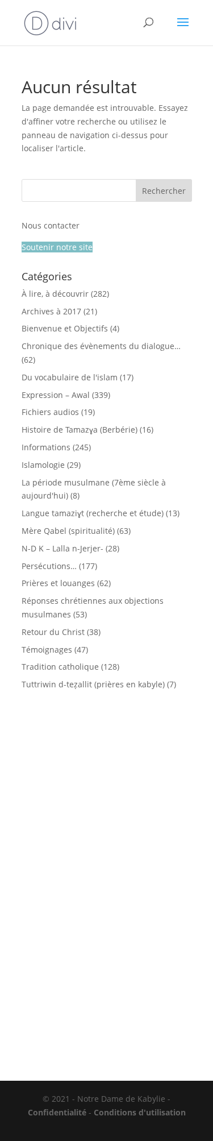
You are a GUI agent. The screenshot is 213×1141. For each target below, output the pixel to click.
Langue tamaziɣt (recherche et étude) (93, 513)
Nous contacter (51, 225)
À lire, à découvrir (55, 293)
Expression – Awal (56, 394)
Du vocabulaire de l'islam (70, 377)
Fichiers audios (50, 411)
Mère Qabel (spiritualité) (68, 530)
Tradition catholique (60, 666)
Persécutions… (49, 566)
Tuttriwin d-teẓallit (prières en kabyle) (93, 684)
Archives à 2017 (51, 311)
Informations (46, 447)
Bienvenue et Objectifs (65, 328)
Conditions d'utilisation (140, 1112)
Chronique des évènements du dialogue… (101, 346)
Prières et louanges (58, 583)
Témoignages (47, 649)
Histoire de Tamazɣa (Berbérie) (79, 429)
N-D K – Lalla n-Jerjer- (62, 548)
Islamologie (43, 464)
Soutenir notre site (57, 247)
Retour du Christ (53, 631)
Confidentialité (57, 1112)
